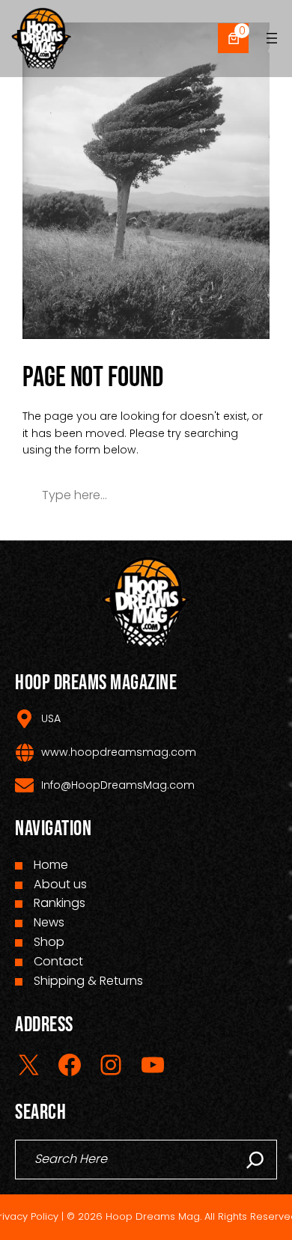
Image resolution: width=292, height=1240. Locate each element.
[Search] (255, 1159)
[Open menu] (272, 38)
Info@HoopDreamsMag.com (118, 785)
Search (221, 495)
